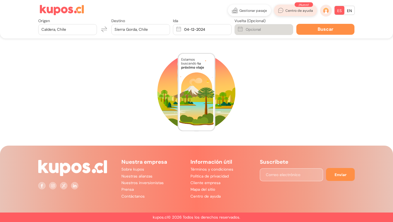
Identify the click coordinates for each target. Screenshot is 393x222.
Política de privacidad (209, 176)
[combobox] (42, 29)
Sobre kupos (132, 169)
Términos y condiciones (211, 169)
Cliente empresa (205, 182)
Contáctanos (133, 196)
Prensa (127, 189)
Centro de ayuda (205, 196)
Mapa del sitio (202, 189)
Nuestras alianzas (136, 176)
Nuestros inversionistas (142, 182)
